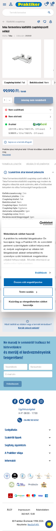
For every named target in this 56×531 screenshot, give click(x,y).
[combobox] (28, 12)
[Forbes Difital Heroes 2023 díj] (15, 476)
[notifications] (51, 22)
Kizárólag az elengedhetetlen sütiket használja (28, 303)
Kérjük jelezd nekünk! (28, 328)
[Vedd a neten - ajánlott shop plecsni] (21, 485)
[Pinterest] (34, 401)
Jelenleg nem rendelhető (33, 100)
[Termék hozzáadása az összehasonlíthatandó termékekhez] (39, 22)
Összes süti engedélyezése (28, 282)
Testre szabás (26, 292)
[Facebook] (15, 401)
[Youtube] (21, 401)
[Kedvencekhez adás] (45, 22)
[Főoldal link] (29, 4)
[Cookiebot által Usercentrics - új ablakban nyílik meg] (40, 223)
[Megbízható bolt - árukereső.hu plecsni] (12, 485)
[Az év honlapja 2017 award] (48, 476)
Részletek (6, 155)
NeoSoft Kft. (33, 524)
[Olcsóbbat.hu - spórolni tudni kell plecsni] (33, 485)
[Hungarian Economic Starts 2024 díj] (7, 476)
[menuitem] (4, 4)
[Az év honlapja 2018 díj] (23, 476)
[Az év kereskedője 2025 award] (43, 485)
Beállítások (41, 272)
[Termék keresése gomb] (49, 12)
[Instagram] (41, 401)
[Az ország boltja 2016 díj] (39, 476)
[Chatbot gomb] (49, 524)
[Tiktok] (28, 401)
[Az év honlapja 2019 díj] (30, 476)
